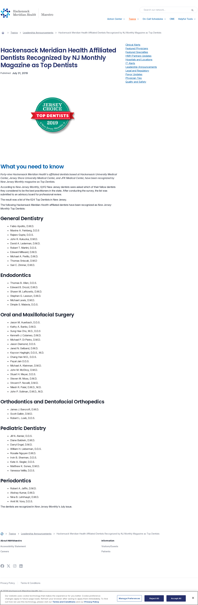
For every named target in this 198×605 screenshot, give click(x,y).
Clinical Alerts (132, 44)
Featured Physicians (136, 48)
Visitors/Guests (109, 546)
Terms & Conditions (30, 583)
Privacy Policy (7, 583)
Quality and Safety (135, 81)
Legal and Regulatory (137, 70)
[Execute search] (194, 10)
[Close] (193, 598)
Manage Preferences (129, 598)
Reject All (154, 598)
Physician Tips (133, 78)
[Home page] (2, 32)
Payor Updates (133, 74)
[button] (116, 19)
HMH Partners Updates (138, 55)
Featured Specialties (136, 52)
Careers (4, 551)
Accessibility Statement (13, 546)
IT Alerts (130, 63)
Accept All (176, 598)
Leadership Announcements (141, 66)
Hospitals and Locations (138, 59)
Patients (105, 551)
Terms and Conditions (63, 602)
